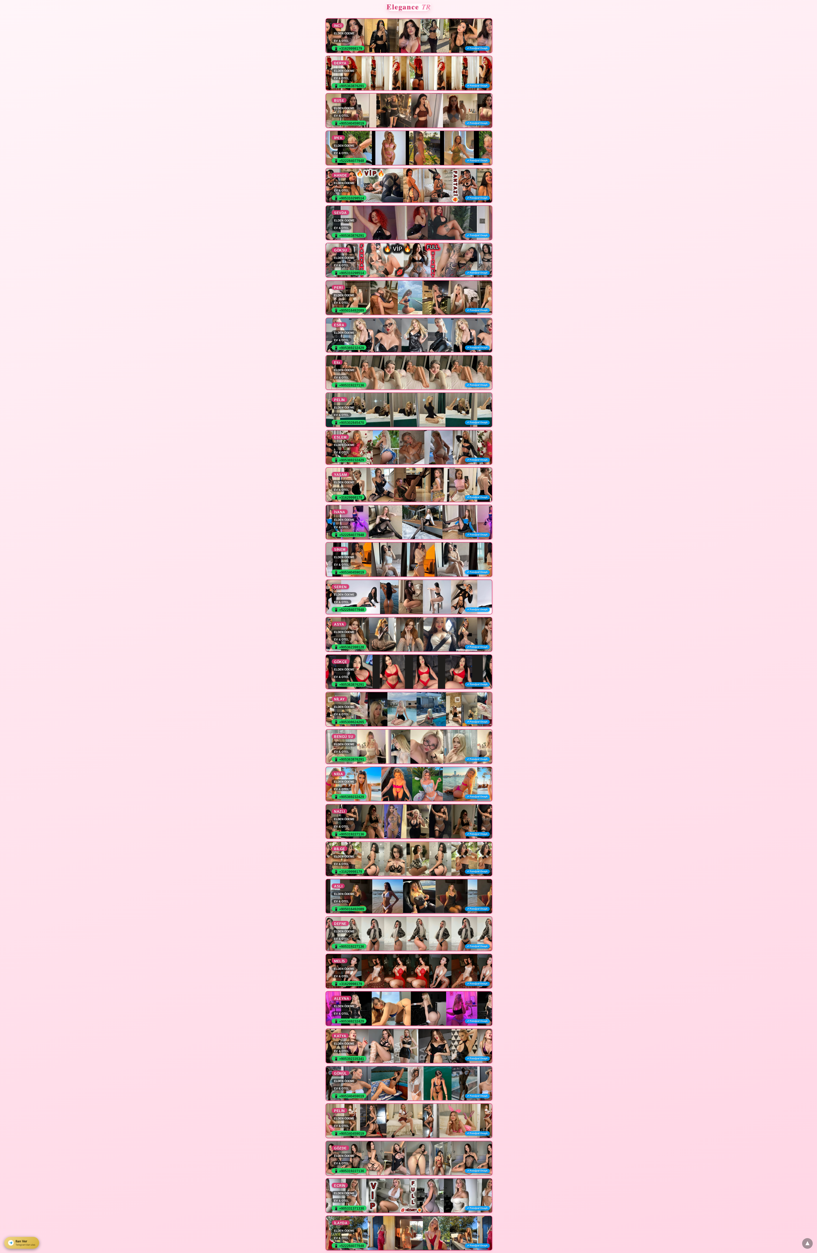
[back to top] (807, 1243)
